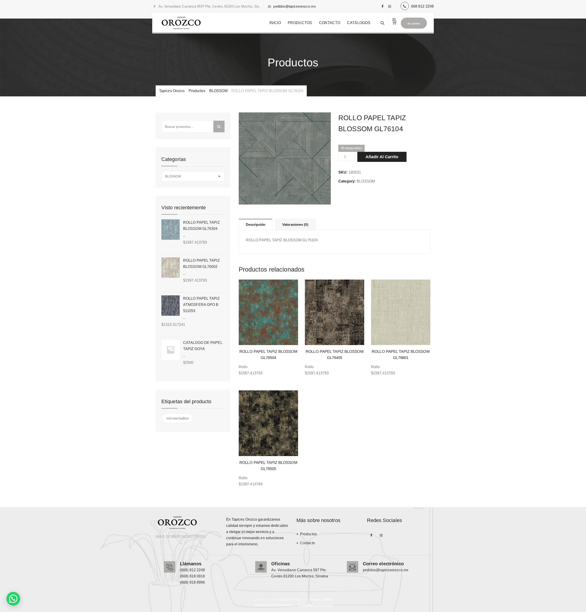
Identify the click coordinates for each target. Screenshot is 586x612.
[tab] (255, 224)
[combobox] (193, 176)
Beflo (328, 599)
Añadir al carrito (382, 157)
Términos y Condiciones (273, 605)
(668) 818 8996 (192, 582)
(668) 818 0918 (192, 576)
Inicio (275, 23)
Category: (347, 181)
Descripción (255, 224)
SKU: (342, 172)
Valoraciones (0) (295, 224)
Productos (300, 23)
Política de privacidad (315, 605)
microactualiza (177, 418)
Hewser (315, 599)
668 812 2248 (422, 6)
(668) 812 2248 (192, 570)
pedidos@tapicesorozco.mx (294, 6)
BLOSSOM (366, 181)
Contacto (329, 23)
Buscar (219, 126)
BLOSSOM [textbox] (192, 176)
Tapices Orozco (290, 599)
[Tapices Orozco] (181, 23)
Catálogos (358, 23)
